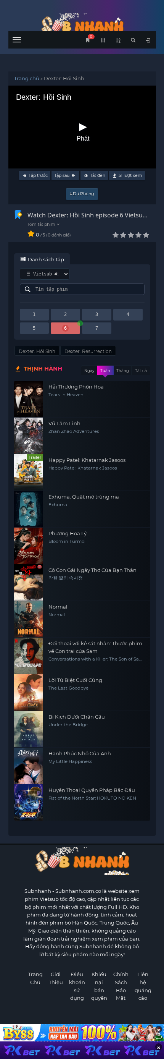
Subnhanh (37, 891)
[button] (82, 127)
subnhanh (82, 25)
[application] (82, 127)
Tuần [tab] (105, 370)
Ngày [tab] (89, 370)
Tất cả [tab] (141, 370)
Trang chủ (26, 78)
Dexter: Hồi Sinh (37, 351)
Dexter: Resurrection (88, 351)
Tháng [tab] (122, 370)
